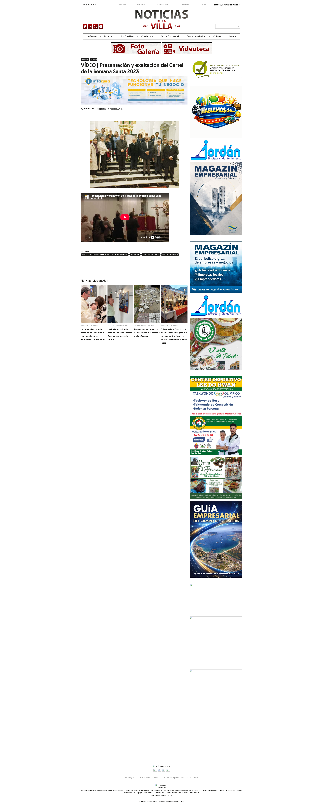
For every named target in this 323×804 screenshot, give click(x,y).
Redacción (89, 109)
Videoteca (93, 59)
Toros (203, 5)
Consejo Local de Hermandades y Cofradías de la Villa (105, 254)
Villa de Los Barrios (170, 254)
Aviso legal (129, 778)
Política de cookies (149, 778)
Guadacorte (147, 37)
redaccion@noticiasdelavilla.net (226, 5)
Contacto (194, 778)
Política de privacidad (174, 778)
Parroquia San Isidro (151, 254)
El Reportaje (184, 5)
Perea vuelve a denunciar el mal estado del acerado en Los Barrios (147, 333)
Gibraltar (141, 5)
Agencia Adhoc (178, 801)
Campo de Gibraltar (196, 37)
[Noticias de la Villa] (161, 19)
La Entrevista (162, 5)
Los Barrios (92, 37)
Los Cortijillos (127, 37)
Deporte (232, 37)
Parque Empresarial (170, 37)
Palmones (108, 37)
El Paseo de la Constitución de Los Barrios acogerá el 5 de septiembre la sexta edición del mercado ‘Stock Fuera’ (174, 336)
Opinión (217, 37)
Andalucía (121, 5)
